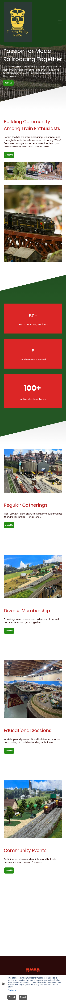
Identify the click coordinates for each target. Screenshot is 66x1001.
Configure (12, 990)
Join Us (8, 82)
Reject (23, 997)
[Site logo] (18, 22)
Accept (12, 997)
